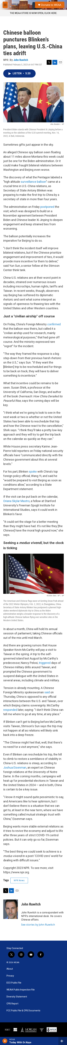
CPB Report (12, 1003)
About (10, 969)
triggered (45, 663)
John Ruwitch (20, 59)
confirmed (54, 324)
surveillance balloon (33, 181)
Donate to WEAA (51, 4)
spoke (33, 471)
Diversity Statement (17, 996)
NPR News (19, 880)
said (47, 692)
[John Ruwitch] (10, 909)
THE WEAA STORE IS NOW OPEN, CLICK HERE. (33, 13)
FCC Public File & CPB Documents (23, 1010)
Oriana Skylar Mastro (16, 501)
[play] (5, 1041)
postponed (47, 206)
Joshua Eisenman (14, 767)
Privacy (10, 976)
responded (10, 709)
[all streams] (62, 1041)
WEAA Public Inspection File (21, 990)
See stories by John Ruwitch (38, 924)
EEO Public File (14, 983)
